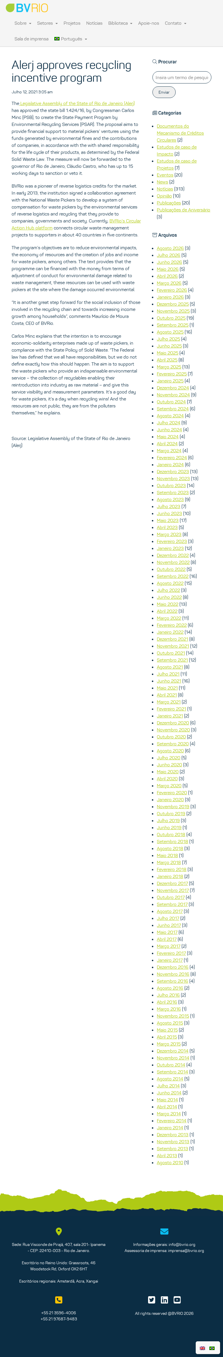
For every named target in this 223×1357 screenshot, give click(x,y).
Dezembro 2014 (172, 1051)
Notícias (94, 23)
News (162, 182)
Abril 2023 (167, 527)
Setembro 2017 (172, 904)
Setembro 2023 (173, 492)
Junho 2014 (169, 1093)
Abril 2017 (167, 939)
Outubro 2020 (171, 737)
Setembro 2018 (172, 841)
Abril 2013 (167, 1155)
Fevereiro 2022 (172, 625)
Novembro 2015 (173, 1016)
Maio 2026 (168, 269)
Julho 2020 (168, 758)
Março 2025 (169, 367)
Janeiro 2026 (170, 297)
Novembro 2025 (173, 311)
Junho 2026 (169, 262)
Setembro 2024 (173, 409)
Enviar (164, 92)
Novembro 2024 (173, 395)
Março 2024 (169, 450)
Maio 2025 (167, 353)
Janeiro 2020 (170, 799)
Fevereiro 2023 (172, 541)
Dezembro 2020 (173, 723)
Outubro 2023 (171, 485)
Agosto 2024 (170, 416)
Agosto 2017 (170, 911)
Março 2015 (169, 1044)
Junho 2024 (169, 429)
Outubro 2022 (171, 569)
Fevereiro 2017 (171, 953)
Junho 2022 (169, 597)
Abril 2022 (167, 611)
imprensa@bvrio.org (186, 1250)
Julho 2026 (168, 255)
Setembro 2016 (172, 981)
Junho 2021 (169, 681)
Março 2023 (169, 534)
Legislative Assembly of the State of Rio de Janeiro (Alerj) (77, 103)
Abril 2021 (167, 695)
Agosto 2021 (170, 667)
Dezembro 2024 (173, 388)
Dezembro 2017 (172, 883)
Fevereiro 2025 (172, 374)
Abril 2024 (167, 443)
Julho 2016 (168, 995)
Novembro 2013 (173, 1141)
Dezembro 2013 (172, 1134)
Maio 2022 (167, 604)
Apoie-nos (148, 23)
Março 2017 (168, 946)
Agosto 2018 (170, 848)
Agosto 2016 (170, 988)
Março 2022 (169, 618)
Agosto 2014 (170, 1079)
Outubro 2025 (171, 318)
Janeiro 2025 (170, 381)
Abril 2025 (167, 360)
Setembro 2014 (172, 1072)
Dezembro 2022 (173, 555)
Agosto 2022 (170, 583)
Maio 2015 (167, 1030)
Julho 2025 (168, 339)
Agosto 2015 (170, 1023)
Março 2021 (169, 702)
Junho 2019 (169, 827)
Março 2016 (169, 1009)
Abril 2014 (167, 1107)
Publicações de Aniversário (183, 210)
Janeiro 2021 (170, 716)
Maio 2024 (168, 436)
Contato (174, 23)
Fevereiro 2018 (171, 869)
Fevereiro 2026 (172, 290)
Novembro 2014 (173, 1058)
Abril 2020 (167, 778)
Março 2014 (169, 1113)
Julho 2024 (168, 422)
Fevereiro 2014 (171, 1120)
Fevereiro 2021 (171, 709)
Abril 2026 (167, 276)
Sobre (21, 23)
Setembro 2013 (172, 1148)
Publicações (169, 203)
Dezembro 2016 (172, 967)
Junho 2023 (169, 513)
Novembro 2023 (173, 478)
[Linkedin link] (164, 1301)
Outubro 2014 (171, 1065)
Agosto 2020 (170, 751)
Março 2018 (169, 862)
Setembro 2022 (172, 576)
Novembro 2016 (173, 974)
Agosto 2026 (170, 248)
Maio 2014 (167, 1100)
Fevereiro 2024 (172, 457)
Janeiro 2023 (170, 548)
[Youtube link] (177, 1301)
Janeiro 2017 (170, 960)
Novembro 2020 (173, 730)
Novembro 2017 (173, 890)
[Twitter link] (152, 1301)
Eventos (165, 175)
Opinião (164, 196)
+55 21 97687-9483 (59, 1319)
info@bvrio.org (182, 1244)
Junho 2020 (169, 764)
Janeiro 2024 (170, 464)
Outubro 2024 (171, 402)
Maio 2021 (167, 688)
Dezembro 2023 (173, 471)
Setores (45, 23)
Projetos (72, 23)
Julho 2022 (168, 590)
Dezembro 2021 (172, 639)
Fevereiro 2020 (172, 792)
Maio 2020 (168, 771)
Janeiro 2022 (170, 632)
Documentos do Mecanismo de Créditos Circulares (180, 133)
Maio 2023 (168, 520)
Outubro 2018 (171, 834)
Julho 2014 (168, 1086)
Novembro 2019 (173, 806)
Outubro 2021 (171, 653)
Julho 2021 (168, 674)
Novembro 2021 (173, 646)
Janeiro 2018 (170, 876)
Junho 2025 (169, 346)
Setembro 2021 (172, 660)
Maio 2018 (167, 855)
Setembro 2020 (173, 744)
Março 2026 (169, 283)
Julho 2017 (168, 918)
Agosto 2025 (170, 332)
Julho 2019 (168, 820)
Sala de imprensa (31, 39)
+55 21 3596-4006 (58, 1312)
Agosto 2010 (170, 1162)
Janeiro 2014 (170, 1127)
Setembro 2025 (172, 325)
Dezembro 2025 (173, 304)
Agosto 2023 (170, 499)
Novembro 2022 (173, 562)
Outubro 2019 (171, 813)
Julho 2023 (168, 506)
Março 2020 (169, 785)
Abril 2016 (167, 1002)
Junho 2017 (169, 925)
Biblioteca (118, 23)
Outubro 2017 (171, 897)
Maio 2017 (167, 932)
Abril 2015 (167, 1037)
